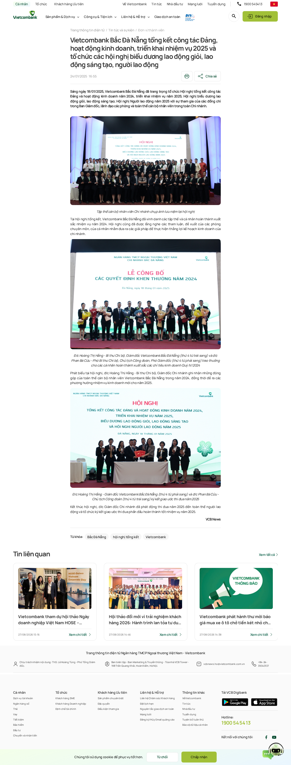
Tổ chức (41, 4)
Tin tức (156, 4)
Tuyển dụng (216, 4)
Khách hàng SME (65, 698)
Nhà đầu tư (175, 4)
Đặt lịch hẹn (147, 703)
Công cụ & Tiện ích (98, 17)
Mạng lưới (195, 4)
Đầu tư (17, 730)
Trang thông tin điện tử (87, 30)
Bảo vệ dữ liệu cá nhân (195, 724)
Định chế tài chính (65, 709)
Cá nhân (21, 4)
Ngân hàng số (21, 703)
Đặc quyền (104, 703)
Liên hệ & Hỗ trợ (133, 17)
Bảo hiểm (18, 724)
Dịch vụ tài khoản (23, 698)
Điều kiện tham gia (108, 709)
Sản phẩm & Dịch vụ (60, 17)
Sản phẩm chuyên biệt (111, 698)
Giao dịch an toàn (167, 17)
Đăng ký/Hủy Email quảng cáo (157, 719)
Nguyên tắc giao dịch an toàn (157, 709)
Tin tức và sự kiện (121, 30)
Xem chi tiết (78, 634)
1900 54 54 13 (236, 723)
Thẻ (15, 709)
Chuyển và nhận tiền (25, 735)
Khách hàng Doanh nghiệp (70, 703)
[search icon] (233, 16)
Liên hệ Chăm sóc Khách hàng (157, 698)
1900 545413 (253, 4)
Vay (15, 714)
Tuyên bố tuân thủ (193, 719)
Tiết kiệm (18, 719)
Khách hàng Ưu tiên (69, 4)
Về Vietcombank (135, 4)
